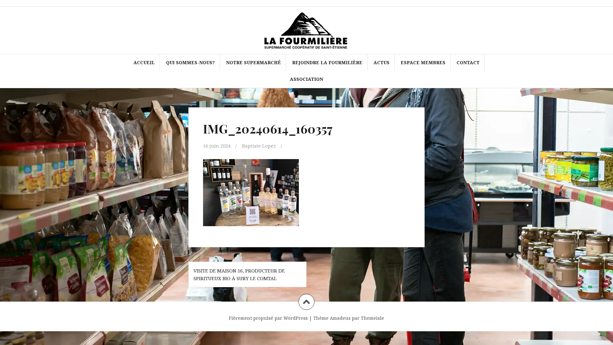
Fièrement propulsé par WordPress (268, 318)
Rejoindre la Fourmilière (327, 62)
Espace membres (423, 62)
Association (306, 79)
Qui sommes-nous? (190, 62)
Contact (468, 62)
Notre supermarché (253, 62)
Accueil (144, 62)
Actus (382, 62)
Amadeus (340, 318)
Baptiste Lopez (259, 145)
